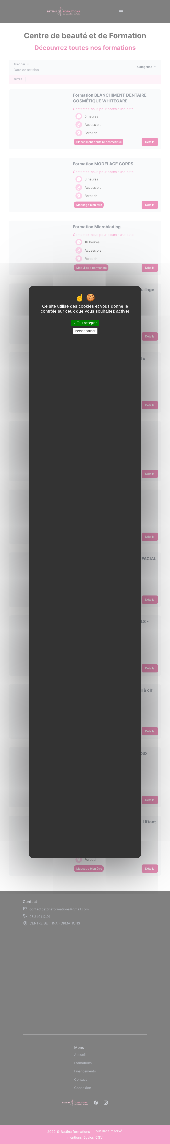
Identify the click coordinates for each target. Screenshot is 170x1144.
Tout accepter (86, 323)
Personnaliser (85, 331)
